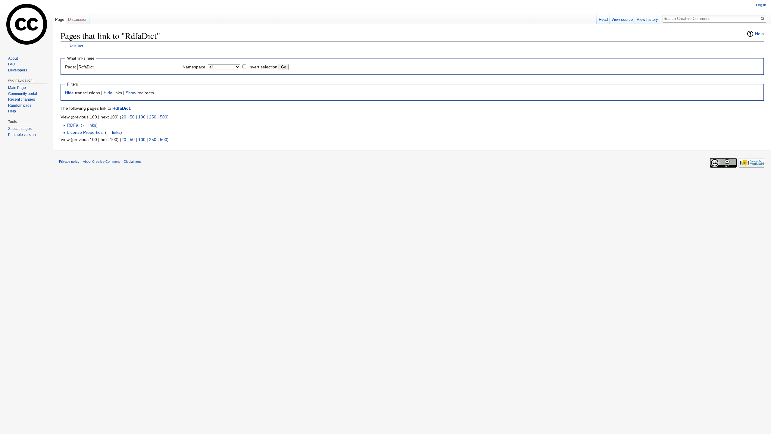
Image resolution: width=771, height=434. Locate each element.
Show (131, 92)
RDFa (72, 125)
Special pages (20, 129)
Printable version (22, 135)
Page (59, 19)
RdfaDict (76, 46)
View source (622, 19)
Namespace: (195, 66)
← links (89, 125)
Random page (20, 105)
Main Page (17, 88)
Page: (70, 66)
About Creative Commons (101, 161)
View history (647, 19)
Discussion (77, 19)
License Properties (85, 132)
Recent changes (21, 99)
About (13, 58)
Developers (17, 70)
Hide (69, 92)
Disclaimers (132, 161)
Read (603, 19)
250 (152, 117)
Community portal (22, 94)
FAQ (11, 64)
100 (141, 117)
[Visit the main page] (26, 24)
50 (132, 117)
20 (123, 117)
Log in (761, 5)
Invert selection (262, 66)
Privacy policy (69, 161)
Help (759, 33)
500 (163, 117)
